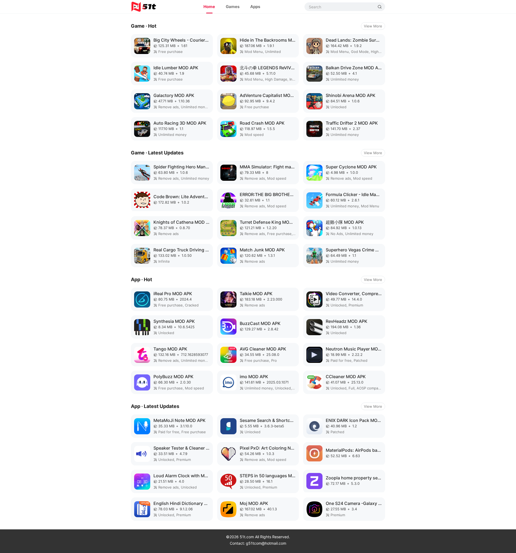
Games (232, 6)
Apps (255, 6)
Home (209, 6)
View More (373, 26)
